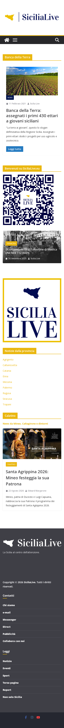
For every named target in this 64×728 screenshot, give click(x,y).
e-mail (7, 612)
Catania (7, 370)
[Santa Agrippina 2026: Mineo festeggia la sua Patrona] (32, 443)
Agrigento (8, 359)
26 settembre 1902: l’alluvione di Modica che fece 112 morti (31, 251)
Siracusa (7, 398)
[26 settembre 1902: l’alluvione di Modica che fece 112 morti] (32, 232)
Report (7, 689)
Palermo (7, 387)
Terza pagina (11, 682)
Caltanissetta (10, 365)
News (10, 97)
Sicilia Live (35, 103)
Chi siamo (9, 605)
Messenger (9, 619)
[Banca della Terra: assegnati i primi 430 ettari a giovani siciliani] (32, 81)
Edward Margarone (37, 490)
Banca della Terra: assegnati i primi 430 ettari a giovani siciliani (32, 115)
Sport (6, 675)
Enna (5, 376)
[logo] (32, 537)
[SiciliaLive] (7, 40)
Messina (7, 382)
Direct (6, 626)
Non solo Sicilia (12, 697)
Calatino (11, 464)
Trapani (7, 404)
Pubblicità (9, 634)
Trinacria (11, 243)
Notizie (7, 661)
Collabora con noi (14, 641)
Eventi (7, 668)
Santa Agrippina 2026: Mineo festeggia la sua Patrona (27, 478)
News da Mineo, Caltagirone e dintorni (25, 423)
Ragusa (7, 393)
